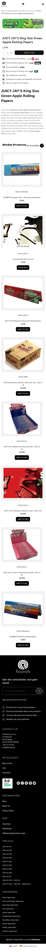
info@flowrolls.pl (8, 747)
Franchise (6, 824)
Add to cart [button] (21, 206)
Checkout (6, 772)
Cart (4, 768)
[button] (43, 4)
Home (3, 11)
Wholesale (6, 828)
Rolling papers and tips (16, 11)
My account (7, 763)
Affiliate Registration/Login (13, 833)
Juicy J (25, 254)
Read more (23, 267)
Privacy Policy (8, 810)
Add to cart (29, 52)
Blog (4, 801)
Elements (24, 192)
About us (6, 806)
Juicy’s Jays (31, 11)
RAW (26, 377)
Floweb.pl (35, 940)
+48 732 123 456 (8, 745)
